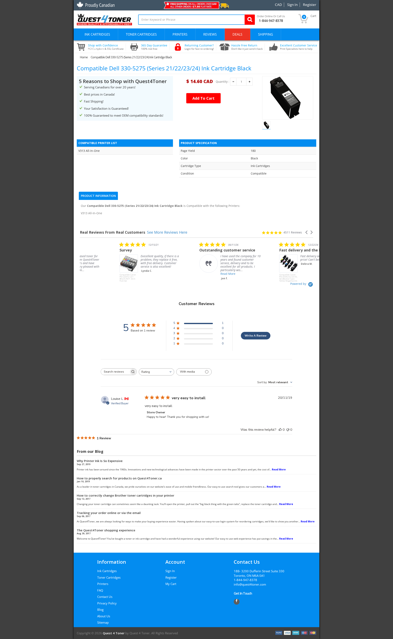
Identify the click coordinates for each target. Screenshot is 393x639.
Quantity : (222, 81)
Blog (100, 609)
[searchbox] (115, 372)
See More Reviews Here (167, 232)
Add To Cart (203, 98)
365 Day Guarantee (154, 47)
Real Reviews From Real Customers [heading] (112, 232)
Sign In (170, 571)
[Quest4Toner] (104, 19)
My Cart (170, 584)
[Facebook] (236, 602)
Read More (188, 274)
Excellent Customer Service (298, 47)
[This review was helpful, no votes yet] (280, 429)
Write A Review (256, 336)
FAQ (100, 590)
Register (171, 577)
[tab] (98, 196)
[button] (307, 232)
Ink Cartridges (107, 571)
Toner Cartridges (109, 577)
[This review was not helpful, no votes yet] (287, 429)
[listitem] (110, 262)
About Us (103, 616)
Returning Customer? (199, 47)
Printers (102, 584)
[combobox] (156, 371)
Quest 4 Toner (114, 633)
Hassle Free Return (247, 47)
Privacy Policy (107, 603)
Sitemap (103, 622)
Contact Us (104, 597)
